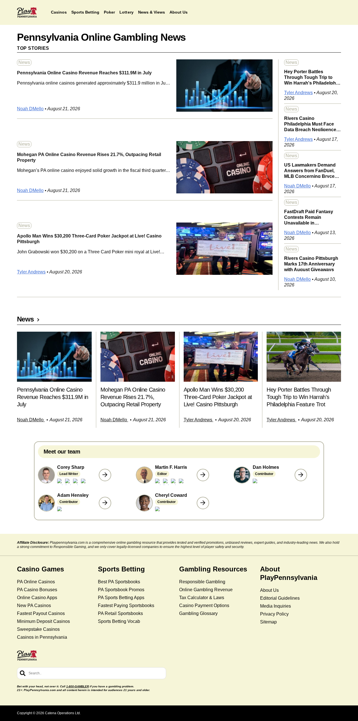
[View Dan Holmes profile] (301, 475)
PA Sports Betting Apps (121, 597)
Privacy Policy (274, 614)
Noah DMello (30, 108)
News (24, 62)
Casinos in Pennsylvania (42, 637)
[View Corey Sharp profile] (105, 475)
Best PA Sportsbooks (119, 581)
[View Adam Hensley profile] (105, 503)
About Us (269, 590)
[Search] (22, 673)
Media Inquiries (275, 606)
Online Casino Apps (37, 597)
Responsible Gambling (202, 581)
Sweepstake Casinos (38, 629)
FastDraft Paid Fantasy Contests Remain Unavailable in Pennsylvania (308, 216)
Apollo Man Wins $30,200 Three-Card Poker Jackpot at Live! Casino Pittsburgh (89, 239)
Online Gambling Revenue (206, 589)
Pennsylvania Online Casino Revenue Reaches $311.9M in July (84, 72)
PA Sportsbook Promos (121, 589)
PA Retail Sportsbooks (120, 613)
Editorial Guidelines (280, 598)
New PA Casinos (34, 605)
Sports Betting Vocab (119, 621)
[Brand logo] (27, 12)
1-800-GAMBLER (77, 686)
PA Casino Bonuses (37, 589)
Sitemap (268, 621)
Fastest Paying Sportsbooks (126, 605)
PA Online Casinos (36, 581)
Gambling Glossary (198, 613)
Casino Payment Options (204, 605)
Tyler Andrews (31, 271)
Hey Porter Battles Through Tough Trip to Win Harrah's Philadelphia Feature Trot (312, 77)
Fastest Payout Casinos (41, 613)
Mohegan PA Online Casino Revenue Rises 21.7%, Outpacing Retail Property (89, 157)
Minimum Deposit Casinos (43, 621)
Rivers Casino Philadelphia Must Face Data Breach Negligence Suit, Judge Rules (310, 123)
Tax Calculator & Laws (201, 597)
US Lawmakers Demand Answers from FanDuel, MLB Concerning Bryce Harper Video (310, 170)
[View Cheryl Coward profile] (203, 503)
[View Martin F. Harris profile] (203, 475)
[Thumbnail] (54, 357)
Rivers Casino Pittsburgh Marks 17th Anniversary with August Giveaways (311, 263)
